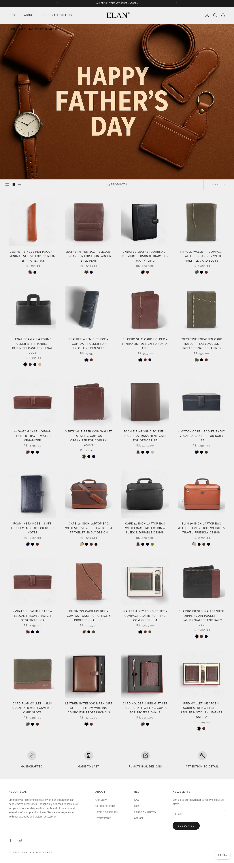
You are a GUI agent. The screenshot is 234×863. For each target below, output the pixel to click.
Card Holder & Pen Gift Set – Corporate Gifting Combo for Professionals (145, 708)
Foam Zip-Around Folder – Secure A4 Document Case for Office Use (145, 436)
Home (12, 29)
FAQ (136, 799)
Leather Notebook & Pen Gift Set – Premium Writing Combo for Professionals (89, 708)
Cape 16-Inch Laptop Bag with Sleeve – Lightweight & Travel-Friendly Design (89, 528)
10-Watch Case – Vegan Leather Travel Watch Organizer (32, 436)
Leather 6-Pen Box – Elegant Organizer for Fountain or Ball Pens (89, 256)
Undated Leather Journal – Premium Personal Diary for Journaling (145, 256)
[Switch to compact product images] (19, 184)
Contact (138, 817)
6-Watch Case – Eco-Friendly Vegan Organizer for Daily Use (201, 436)
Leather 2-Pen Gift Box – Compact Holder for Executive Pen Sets (89, 344)
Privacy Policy (103, 817)
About (29, 15)
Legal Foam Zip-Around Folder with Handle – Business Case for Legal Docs (32, 346)
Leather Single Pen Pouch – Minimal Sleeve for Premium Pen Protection (33, 256)
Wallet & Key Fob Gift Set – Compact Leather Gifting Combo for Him (145, 616)
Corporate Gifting (56, 15)
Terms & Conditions (106, 811)
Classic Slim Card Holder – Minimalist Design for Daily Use (145, 344)
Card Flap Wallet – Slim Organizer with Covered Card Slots (32, 708)
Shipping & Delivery (145, 811)
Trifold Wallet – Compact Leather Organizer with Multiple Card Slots (201, 256)
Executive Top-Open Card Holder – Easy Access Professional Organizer (201, 344)
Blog (136, 805)
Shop (13, 15)
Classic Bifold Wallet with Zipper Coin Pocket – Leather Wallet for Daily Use (201, 618)
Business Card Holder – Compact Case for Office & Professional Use (89, 616)
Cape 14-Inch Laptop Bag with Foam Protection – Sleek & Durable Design (145, 528)
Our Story (101, 799)
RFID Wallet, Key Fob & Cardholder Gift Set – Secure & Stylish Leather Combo (201, 710)
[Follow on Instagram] (20, 840)
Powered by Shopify (39, 852)
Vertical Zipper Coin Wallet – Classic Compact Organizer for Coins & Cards (88, 438)
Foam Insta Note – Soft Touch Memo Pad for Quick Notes (33, 528)
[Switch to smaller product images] (13, 184)
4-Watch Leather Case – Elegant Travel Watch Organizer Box (32, 616)
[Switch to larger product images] (7, 184)
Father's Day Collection (43, 29)
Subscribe (186, 825)
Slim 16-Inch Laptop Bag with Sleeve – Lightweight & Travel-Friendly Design (201, 528)
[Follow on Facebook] (10, 840)
